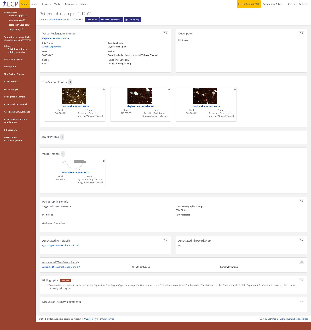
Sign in (291, 4)
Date (44, 51)
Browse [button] (45, 4)
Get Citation (91, 19)
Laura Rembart (15, 20)
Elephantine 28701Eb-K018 (55, 38)
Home (43, 19)
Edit (165, 33)
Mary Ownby (14, 29)
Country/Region (116, 42)
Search (34, 4)
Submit (24, 4)
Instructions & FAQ (248, 4)
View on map (133, 19)
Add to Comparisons (112, 19)
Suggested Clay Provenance (56, 206)
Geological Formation (53, 223)
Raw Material (183, 214)
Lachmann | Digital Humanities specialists (288, 318)
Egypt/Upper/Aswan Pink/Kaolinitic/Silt (61, 245)
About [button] (84, 4)
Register (303, 4)
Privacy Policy (90, 318)
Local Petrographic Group (189, 206)
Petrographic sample (59, 19)
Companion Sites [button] (272, 4)
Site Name (47, 42)
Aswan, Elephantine (51, 46)
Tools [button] (57, 4)
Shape (45, 59)
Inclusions (47, 214)
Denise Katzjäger (16, 15)
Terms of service (106, 318)
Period (111, 51)
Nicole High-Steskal (17, 24)
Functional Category (118, 59)
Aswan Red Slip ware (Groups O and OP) (61, 266)
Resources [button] (70, 4)
